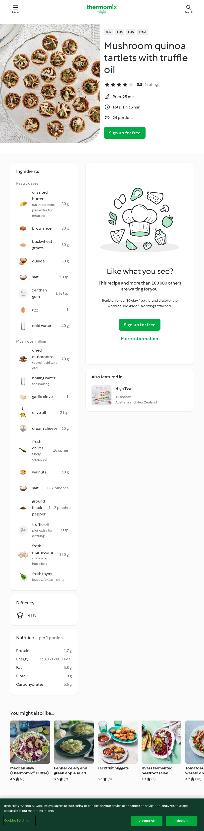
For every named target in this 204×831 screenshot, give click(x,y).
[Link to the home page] (102, 9)
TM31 (143, 32)
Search (189, 12)
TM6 (120, 32)
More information (139, 338)
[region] (102, 814)
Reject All (181, 821)
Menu (15, 12)
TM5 (131, 32)
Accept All (146, 821)
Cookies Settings (16, 820)
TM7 (108, 32)
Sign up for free (125, 133)
